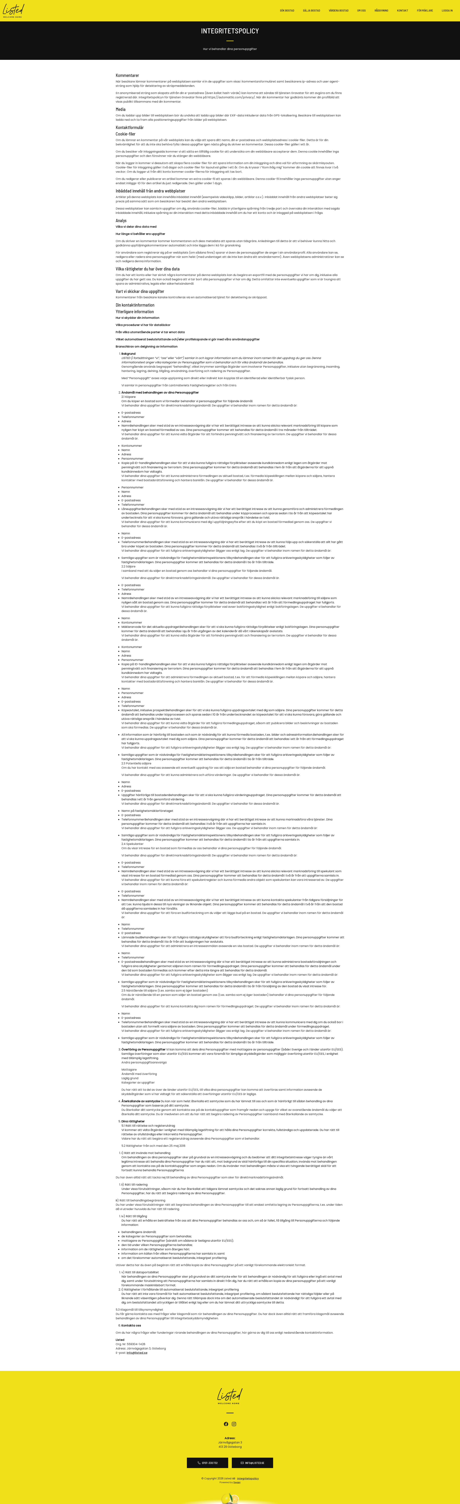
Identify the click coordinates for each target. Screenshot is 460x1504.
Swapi (236, 1482)
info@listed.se (137, 1353)
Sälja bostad (311, 10)
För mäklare (425, 10)
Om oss (361, 10)
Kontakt (402, 10)
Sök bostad (287, 10)
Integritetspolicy (248, 1478)
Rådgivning (381, 10)
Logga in (447, 10)
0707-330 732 (210, 1462)
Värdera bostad (338, 10)
